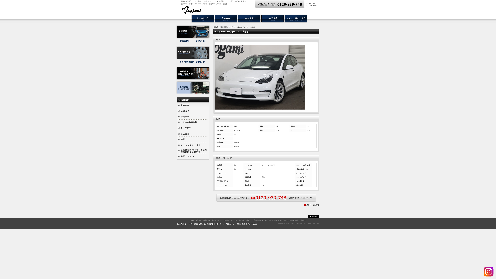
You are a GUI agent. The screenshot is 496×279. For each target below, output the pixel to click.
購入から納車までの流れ (292, 220)
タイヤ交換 (234, 220)
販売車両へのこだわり (215, 220)
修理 (266, 220)
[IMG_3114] (260, 108)
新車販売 (248, 220)
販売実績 (223, 27)
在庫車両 (226, 220)
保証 (270, 220)
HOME (216, 27)
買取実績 (205, 220)
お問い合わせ (312, 5)
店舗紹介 (303, 220)
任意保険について (278, 220)
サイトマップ (312, 3)
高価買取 (241, 220)
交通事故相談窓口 (258, 220)
